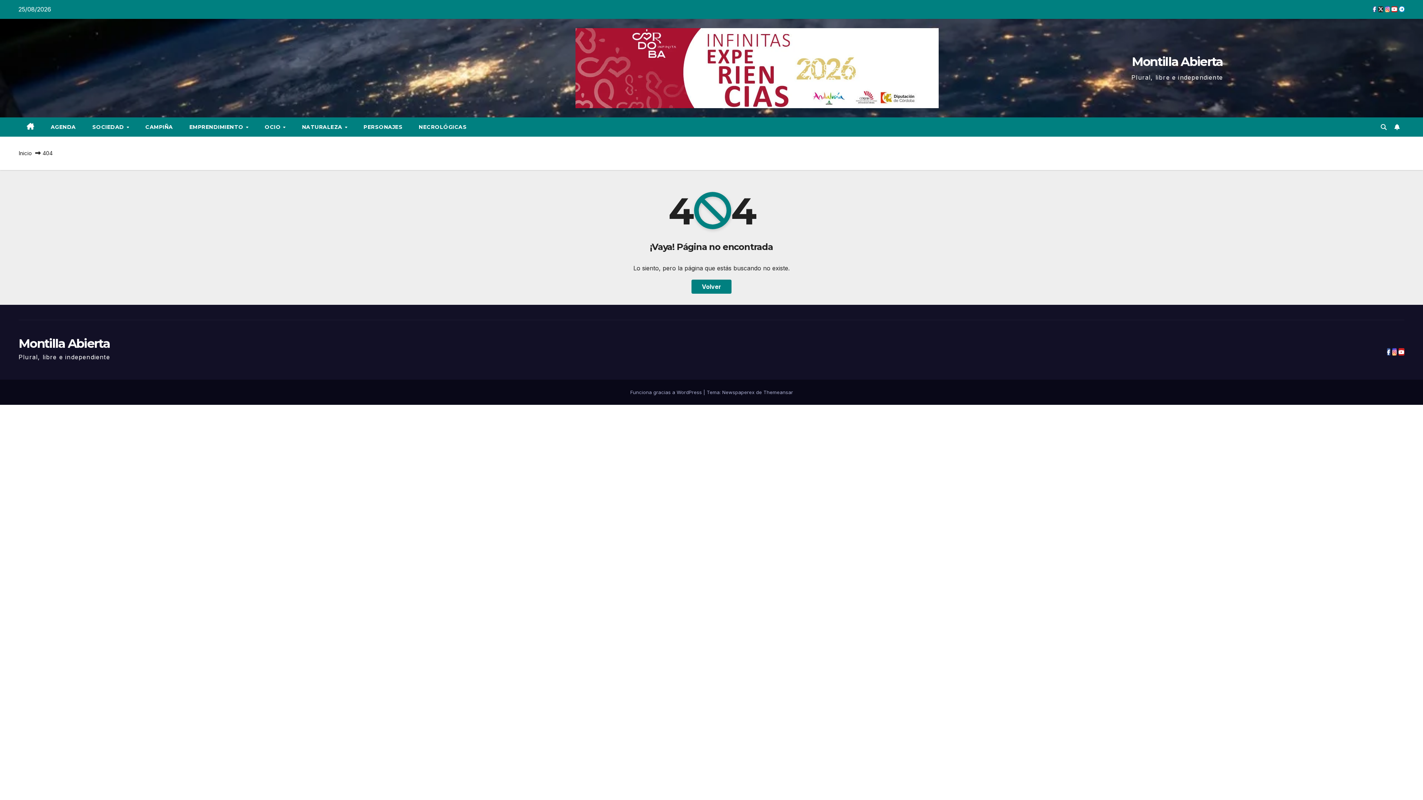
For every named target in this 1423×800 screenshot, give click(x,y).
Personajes (383, 127)
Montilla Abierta (1177, 61)
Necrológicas (443, 127)
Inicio (25, 153)
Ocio (273, 127)
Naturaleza (323, 127)
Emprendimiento (217, 127)
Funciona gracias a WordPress (666, 392)
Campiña (159, 127)
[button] (1384, 127)
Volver (711, 286)
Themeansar (778, 392)
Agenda (63, 127)
